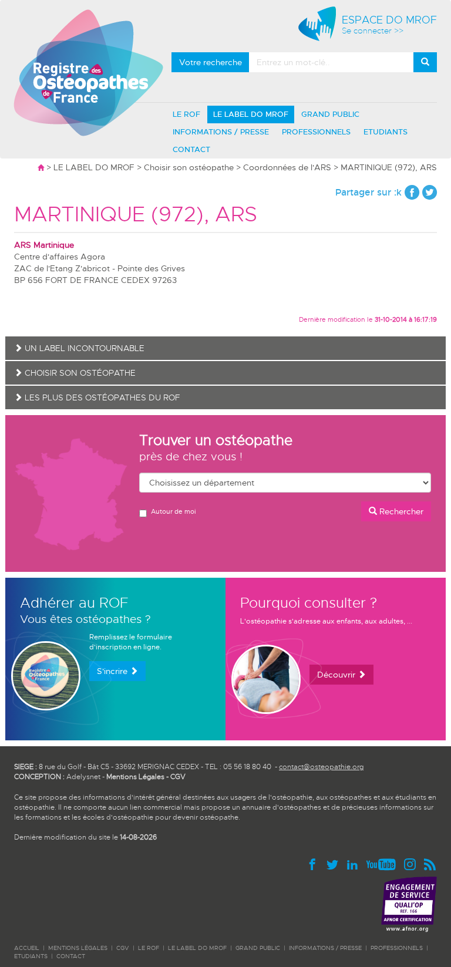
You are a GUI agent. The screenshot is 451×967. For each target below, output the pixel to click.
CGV (178, 776)
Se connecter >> (372, 30)
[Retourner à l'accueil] (41, 167)
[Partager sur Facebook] (412, 192)
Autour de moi (173, 511)
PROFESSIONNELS (316, 132)
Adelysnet (83, 776)
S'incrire (113, 671)
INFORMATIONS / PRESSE (221, 132)
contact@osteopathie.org (321, 766)
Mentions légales (77, 948)
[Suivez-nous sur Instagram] (412, 864)
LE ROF (186, 114)
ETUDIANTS (386, 132)
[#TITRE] (88, 72)
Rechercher (400, 511)
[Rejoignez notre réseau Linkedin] (355, 864)
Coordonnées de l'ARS (287, 167)
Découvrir (337, 674)
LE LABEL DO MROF (250, 114)
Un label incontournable (83, 348)
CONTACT (191, 149)
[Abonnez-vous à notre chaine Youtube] (383, 864)
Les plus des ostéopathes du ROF (101, 397)
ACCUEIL (26, 948)
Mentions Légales (135, 776)
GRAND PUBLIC (330, 114)
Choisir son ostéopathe (189, 167)
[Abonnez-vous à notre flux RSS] (429, 864)
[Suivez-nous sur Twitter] (335, 864)
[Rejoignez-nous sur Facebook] (315, 864)
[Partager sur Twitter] (429, 192)
